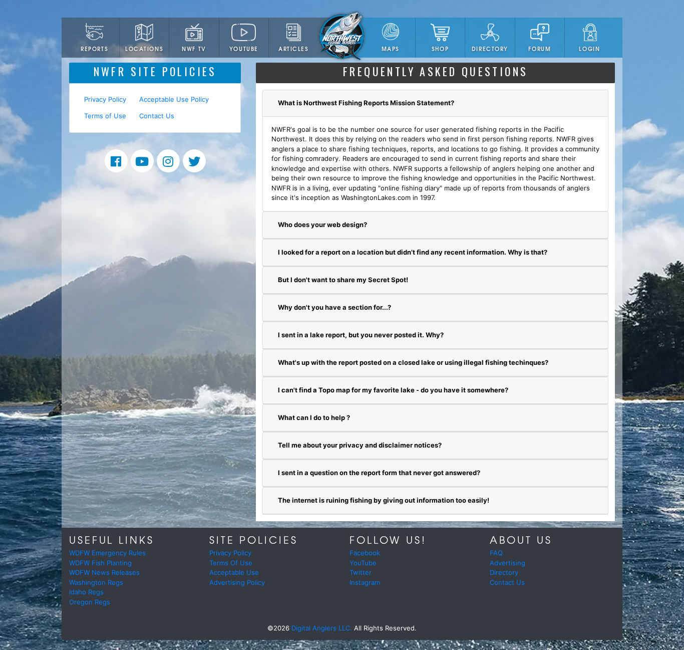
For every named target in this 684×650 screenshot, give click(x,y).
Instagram (365, 582)
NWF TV (194, 49)
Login (589, 49)
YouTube (243, 49)
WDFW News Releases (104, 572)
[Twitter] (194, 160)
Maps (391, 49)
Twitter (361, 572)
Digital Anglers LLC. (321, 628)
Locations (144, 49)
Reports (94, 49)
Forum (539, 49)
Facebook (365, 553)
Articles (293, 49)
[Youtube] (142, 160)
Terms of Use (105, 116)
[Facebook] (116, 160)
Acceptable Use (234, 572)
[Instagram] (168, 160)
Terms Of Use (230, 563)
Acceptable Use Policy (174, 99)
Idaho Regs (86, 592)
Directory (490, 49)
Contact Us (156, 116)
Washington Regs (96, 582)
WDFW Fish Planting (100, 563)
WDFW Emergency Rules (107, 553)
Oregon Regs (89, 602)
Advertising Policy (237, 582)
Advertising (507, 563)
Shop (440, 49)
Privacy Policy (105, 99)
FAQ (496, 553)
